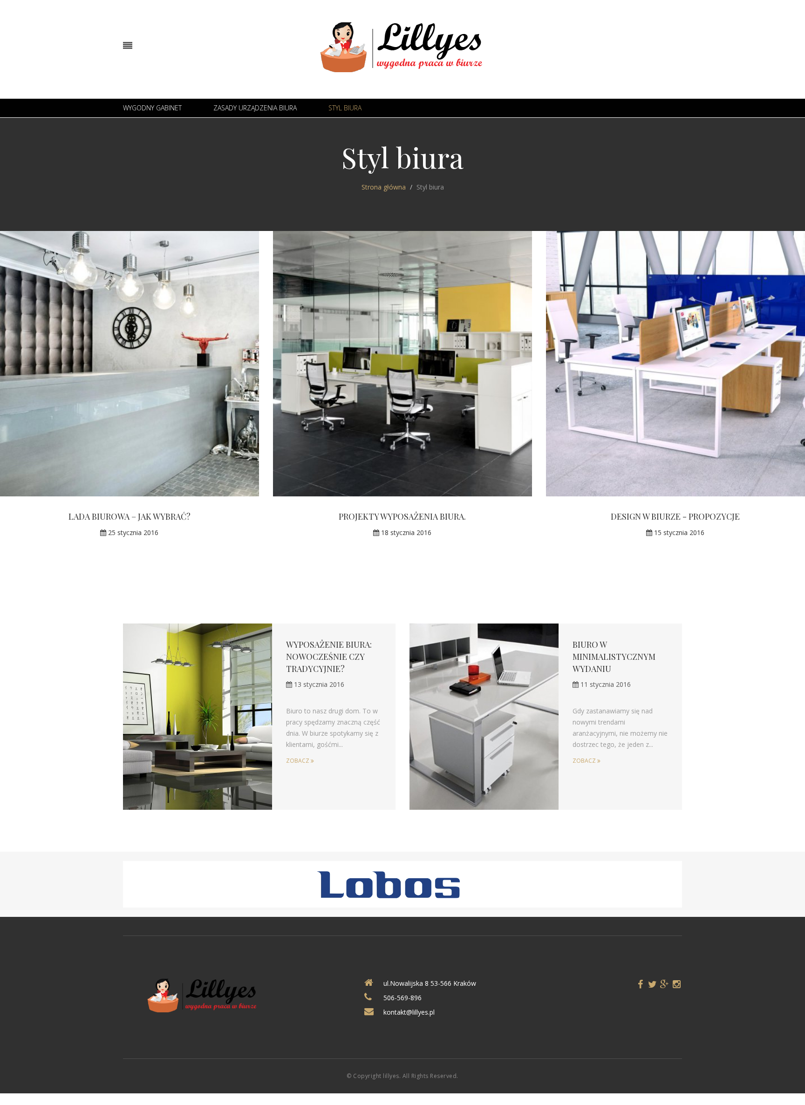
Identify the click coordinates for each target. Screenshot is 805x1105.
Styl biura (345, 107)
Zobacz (298, 761)
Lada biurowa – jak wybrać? (129, 516)
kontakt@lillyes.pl (409, 1012)
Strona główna (384, 187)
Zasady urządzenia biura (255, 107)
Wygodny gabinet (152, 107)
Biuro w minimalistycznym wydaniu (614, 656)
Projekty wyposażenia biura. (402, 516)
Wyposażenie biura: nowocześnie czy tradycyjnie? (329, 656)
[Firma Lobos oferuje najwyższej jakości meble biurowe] (402, 883)
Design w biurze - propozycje (675, 516)
